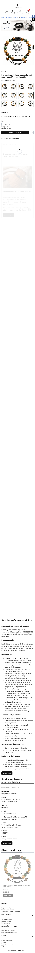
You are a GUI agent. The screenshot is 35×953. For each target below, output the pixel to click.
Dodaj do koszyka (15, 133)
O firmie (3, 942)
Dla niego (8, 17)
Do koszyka (7, 895)
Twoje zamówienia (6, 919)
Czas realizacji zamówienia (9, 932)
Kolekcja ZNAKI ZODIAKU (27, 17)
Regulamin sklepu (6, 908)
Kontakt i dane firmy (7, 940)
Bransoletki (15, 17)
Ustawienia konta (6, 921)
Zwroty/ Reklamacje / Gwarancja (10, 911)
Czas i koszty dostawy (8, 930)
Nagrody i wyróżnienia (8, 944)
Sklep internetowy (15, 950)
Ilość (2, 121)
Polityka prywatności (7, 910)
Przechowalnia (5, 923)
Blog (2, 946)
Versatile (3, 72)
